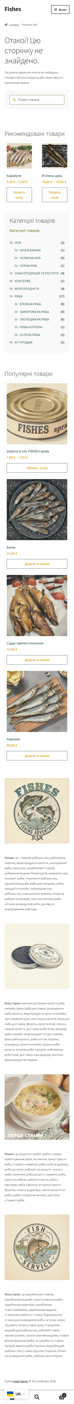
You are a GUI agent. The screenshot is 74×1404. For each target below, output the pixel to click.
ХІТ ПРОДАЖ (24, 342)
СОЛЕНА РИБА (30, 335)
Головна (14, 24)
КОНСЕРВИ (23, 281)
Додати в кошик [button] (37, 563)
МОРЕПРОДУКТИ (27, 289)
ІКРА (18, 243)
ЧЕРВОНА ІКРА (30, 258)
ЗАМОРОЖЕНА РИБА (34, 312)
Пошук (37, 1397)
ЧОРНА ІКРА (28, 266)
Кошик (57, 1394)
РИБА (18, 296)
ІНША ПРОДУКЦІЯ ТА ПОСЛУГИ (37, 273)
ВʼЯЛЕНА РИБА (30, 304)
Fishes (13, 9)
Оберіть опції (19, 195)
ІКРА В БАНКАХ (30, 250)
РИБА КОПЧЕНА (31, 327)
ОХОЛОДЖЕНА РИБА (34, 319)
